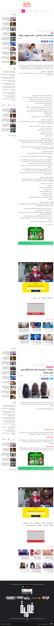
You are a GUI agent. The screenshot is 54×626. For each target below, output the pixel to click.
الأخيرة (13, 105)
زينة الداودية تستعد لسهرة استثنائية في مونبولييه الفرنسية (6, 23)
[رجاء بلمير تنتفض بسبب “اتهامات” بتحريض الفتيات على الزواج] (13, 58)
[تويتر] (50, 41)
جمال (27, 10)
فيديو (11, 10)
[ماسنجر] (42, 41)
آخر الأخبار (31, 10)
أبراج (15, 10)
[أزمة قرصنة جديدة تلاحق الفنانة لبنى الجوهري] (13, 63)
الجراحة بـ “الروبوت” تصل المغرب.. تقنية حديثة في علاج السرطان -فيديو (36, 342)
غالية (38, 624)
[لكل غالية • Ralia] (27, 4)
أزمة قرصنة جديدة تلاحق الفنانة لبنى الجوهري (5, 62)
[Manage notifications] (51, 624)
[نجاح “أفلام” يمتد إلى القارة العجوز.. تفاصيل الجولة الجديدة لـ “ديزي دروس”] (13, 19)
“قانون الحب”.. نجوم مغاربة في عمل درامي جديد (5, 48)
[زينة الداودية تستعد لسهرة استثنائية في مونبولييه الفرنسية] (13, 24)
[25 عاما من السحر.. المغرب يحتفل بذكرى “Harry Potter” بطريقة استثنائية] (13, 39)
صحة (23, 10)
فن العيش (19, 10)
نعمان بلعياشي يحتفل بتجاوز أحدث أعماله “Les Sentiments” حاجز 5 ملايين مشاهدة (5, 29)
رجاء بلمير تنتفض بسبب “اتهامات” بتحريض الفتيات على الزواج (5, 57)
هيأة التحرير (2, 624)
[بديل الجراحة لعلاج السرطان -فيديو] (48, 325)
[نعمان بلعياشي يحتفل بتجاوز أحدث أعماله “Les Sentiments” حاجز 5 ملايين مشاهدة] (13, 29)
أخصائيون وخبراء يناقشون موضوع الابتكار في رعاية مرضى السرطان (48, 342)
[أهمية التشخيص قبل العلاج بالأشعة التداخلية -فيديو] (35, 325)
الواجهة (43, 298)
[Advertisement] (36, 21)
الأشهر (9, 105)
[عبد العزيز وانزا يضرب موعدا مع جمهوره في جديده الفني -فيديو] (13, 34)
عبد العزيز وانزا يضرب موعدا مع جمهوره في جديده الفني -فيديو (6, 33)
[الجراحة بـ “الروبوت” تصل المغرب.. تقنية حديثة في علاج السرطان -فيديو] (35, 337)
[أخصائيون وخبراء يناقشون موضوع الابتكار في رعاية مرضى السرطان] (48, 337)
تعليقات (3, 105)
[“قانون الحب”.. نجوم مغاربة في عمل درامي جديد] (13, 49)
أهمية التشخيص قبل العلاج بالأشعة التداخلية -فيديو (36, 329)
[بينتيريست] (45, 41)
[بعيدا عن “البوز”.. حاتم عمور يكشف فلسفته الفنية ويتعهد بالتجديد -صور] (13, 44)
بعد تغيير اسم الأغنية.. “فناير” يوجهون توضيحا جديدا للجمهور (5, 53)
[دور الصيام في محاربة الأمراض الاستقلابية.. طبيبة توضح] (23, 337)
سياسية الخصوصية (8, 624)
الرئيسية (45, 10)
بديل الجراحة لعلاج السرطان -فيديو (48, 329)
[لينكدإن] (47, 41)
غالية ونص (36, 10)
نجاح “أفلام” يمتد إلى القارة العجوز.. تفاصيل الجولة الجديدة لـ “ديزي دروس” (5, 19)
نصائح (34, 298)
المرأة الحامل (49, 298)
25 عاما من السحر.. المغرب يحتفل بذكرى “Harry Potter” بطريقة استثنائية (5, 38)
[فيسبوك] (52, 41)
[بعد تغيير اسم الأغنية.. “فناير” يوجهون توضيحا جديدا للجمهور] (13, 54)
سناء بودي (51, 38)
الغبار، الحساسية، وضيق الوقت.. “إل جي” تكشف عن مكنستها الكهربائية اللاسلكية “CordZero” (23, 330)
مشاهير (41, 10)
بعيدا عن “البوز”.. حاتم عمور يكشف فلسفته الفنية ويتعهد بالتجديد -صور (5, 44)
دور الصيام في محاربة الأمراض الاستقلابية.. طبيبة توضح (24, 341)
